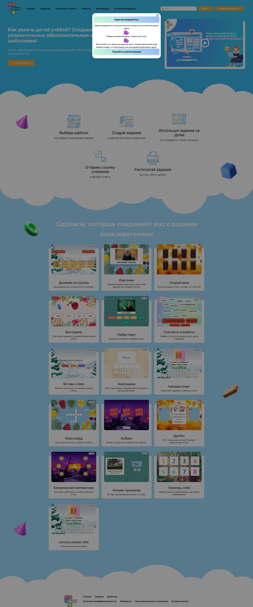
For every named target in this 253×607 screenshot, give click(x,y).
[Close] (157, 15)
